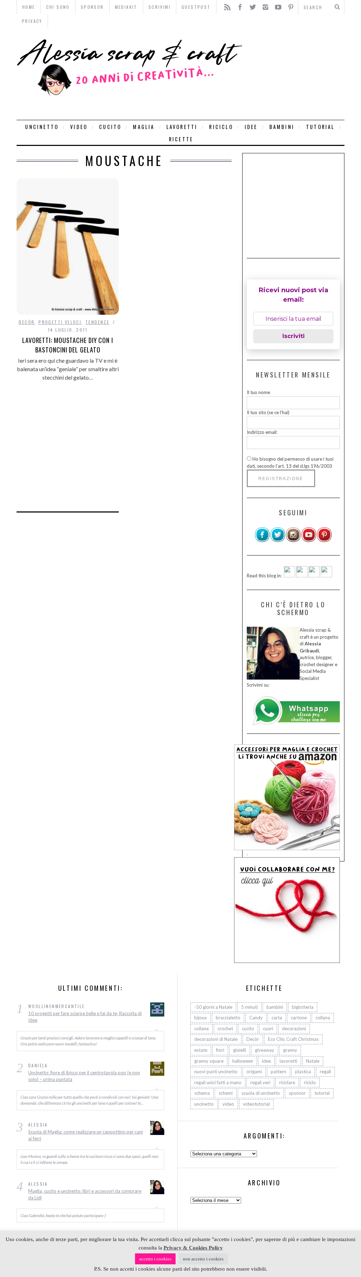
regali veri (260, 1082)
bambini (281, 126)
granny (290, 1050)
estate (200, 1050)
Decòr (27, 322)
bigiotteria (302, 1007)
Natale (312, 1061)
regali (325, 1071)
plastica (303, 1071)
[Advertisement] (295, 74)
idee (251, 126)
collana (323, 1017)
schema (202, 1093)
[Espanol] (314, 575)
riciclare (287, 1082)
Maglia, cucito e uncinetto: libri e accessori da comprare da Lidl (84, 1194)
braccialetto (228, 1017)
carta (276, 1017)
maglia (143, 126)
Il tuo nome (258, 392)
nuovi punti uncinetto (216, 1071)
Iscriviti (293, 336)
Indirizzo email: (262, 432)
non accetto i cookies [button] (203, 1258)
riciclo (221, 126)
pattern (278, 1071)
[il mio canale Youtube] (309, 541)
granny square (209, 1061)
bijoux (200, 1017)
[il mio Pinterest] (324, 541)
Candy (256, 1017)
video (78, 126)
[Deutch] (301, 575)
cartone (299, 1017)
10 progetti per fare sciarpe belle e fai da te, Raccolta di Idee (85, 1017)
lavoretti (182, 126)
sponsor (297, 1093)
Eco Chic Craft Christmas (293, 1039)
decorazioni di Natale (216, 1039)
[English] (289, 575)
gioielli (239, 1050)
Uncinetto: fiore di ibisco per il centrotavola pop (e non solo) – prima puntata (84, 1076)
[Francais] (326, 575)
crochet (225, 1028)
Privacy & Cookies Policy (193, 1248)
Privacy (32, 21)
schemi (226, 1093)
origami (254, 1071)
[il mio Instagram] (293, 541)
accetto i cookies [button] (155, 1258)
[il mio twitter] (278, 541)
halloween (242, 1061)
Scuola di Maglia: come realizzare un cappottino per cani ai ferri (85, 1135)
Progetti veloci (59, 322)
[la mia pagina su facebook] (262, 541)
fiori (220, 1050)
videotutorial (256, 1104)
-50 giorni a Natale (213, 1007)
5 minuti (249, 1007)
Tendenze (97, 322)
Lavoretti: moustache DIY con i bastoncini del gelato (67, 345)
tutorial (320, 126)
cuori (268, 1028)
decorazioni (294, 1028)
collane (201, 1028)
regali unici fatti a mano (217, 1082)
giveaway (264, 1050)
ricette (181, 139)
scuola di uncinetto (260, 1093)
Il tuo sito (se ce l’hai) (268, 412)
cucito (110, 126)
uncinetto (42, 126)
